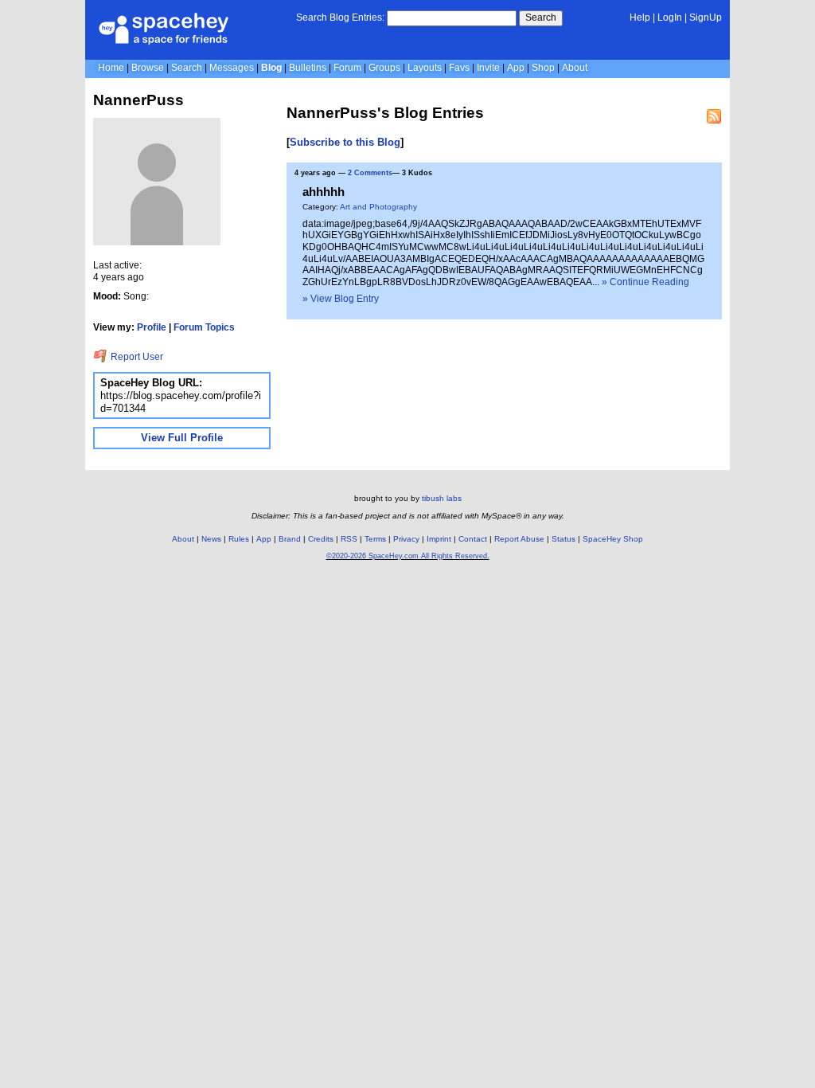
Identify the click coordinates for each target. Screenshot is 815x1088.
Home (111, 67)
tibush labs (442, 498)
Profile (151, 327)
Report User (135, 356)
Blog (271, 67)
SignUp (705, 17)
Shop (543, 67)
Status (563, 538)
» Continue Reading (645, 282)
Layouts (425, 67)
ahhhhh (323, 191)
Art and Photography (378, 206)
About (574, 67)
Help (640, 17)
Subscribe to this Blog (345, 142)
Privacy (406, 538)
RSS (349, 538)
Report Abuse (519, 538)
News (211, 538)
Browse (147, 67)
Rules (238, 538)
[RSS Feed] (714, 116)
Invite (488, 67)
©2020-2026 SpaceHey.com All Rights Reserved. (407, 556)
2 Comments (370, 173)
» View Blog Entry (340, 298)
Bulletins (307, 67)
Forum (347, 67)
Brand (290, 538)
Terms (375, 538)
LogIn (669, 17)
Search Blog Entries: (340, 17)
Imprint (439, 538)
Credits (320, 538)
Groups (384, 67)
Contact (472, 538)
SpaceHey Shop (613, 538)
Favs (459, 67)
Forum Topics (204, 327)
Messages (231, 67)
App (515, 67)
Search (540, 17)
